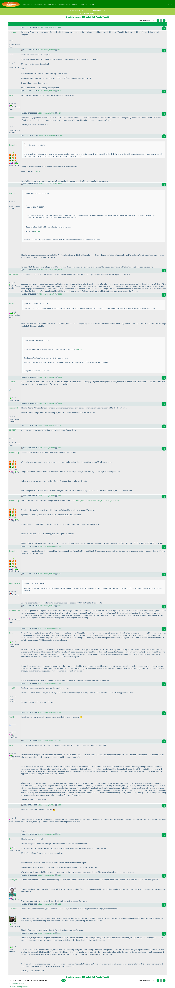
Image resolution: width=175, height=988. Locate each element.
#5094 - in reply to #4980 (46, 113)
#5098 (60, 294)
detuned (12, 633)
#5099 (60, 377)
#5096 (60, 184)
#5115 (59, 805)
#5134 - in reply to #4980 (46, 933)
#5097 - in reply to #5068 (47, 270)
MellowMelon (14, 610)
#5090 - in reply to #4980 (46, 50)
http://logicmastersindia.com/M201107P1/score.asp (97, 500)
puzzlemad (13, 274)
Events (84, 4)
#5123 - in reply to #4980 (46, 904)
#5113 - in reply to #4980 (46, 712)
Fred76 (11, 717)
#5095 (60, 135)
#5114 (59, 740)
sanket (11, 54)
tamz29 (12, 688)
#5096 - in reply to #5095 (47, 184)
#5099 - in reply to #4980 (47, 377)
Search (75, 4)
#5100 (60, 403)
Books (93, 4)
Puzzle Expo (49, 4)
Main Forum (27, 4)
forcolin (12, 381)
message (36, 171)
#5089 (59, 27)
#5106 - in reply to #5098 (46, 574)
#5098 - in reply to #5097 (47, 294)
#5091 (59, 91)
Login (170, 4)
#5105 (59, 546)
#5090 (59, 50)
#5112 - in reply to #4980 (46, 683)
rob (10, 937)
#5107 (59, 606)
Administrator (14, 583)
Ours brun (13, 909)
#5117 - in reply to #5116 (46, 875)
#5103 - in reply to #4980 (46, 448)
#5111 (59, 628)
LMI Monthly (63, 4)
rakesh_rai (13, 879)
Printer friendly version (19, 986)
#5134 (59, 933)
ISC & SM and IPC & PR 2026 (87, 13)
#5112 (59, 683)
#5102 (59, 425)
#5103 (59, 448)
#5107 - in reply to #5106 (46, 606)
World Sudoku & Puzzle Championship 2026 (87, 10)
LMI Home (38, 4)
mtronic (12, 118)
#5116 (59, 834)
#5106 (59, 574)
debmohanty (14, 145)
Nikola (11, 809)
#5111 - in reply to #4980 (46, 628)
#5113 (59, 712)
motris (11, 95)
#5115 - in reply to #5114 (46, 805)
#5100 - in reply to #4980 (47, 403)
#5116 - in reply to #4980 (46, 834)
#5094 (59, 113)
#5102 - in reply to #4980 (46, 425)
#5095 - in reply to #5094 (47, 135)
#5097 (60, 270)
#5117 (59, 875)
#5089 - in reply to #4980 (46, 27)
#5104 (59, 496)
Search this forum (17, 984)
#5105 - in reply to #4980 (46, 546)
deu (10, 839)
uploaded (79, 349)
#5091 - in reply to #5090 (46, 91)
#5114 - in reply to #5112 (46, 740)
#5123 (59, 904)
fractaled (12, 32)
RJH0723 (12, 430)
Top (163, 28)
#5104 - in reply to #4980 (46, 496)
